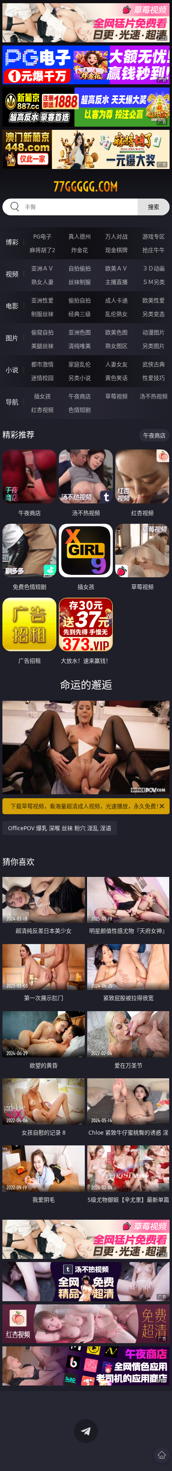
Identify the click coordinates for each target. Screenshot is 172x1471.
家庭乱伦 (79, 364)
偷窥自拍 (42, 332)
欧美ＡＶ (116, 268)
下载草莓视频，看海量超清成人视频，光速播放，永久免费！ (86, 806)
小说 (12, 370)
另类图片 (153, 346)
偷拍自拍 (79, 300)
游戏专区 (153, 236)
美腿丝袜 (42, 346)
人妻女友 (116, 364)
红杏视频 (42, 409)
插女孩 (42, 396)
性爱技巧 (153, 378)
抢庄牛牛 (153, 250)
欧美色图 (116, 332)
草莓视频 (116, 396)
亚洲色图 (79, 332)
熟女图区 (116, 346)
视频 (12, 274)
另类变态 (153, 314)
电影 (12, 306)
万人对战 (116, 236)
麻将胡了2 (42, 250)
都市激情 (42, 364)
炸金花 (79, 250)
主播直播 (116, 282)
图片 (12, 338)
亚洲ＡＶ (42, 268)
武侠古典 (153, 364)
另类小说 (79, 378)
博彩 (12, 242)
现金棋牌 (116, 250)
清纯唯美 (79, 346)
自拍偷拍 (79, 268)
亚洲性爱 (42, 300)
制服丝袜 (42, 314)
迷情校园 (42, 378)
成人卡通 (116, 300)
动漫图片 (153, 332)
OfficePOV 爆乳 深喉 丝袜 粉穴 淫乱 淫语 (59, 828)
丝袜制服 (79, 282)
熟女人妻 (42, 282)
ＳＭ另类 (153, 282)
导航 (12, 402)
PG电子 (42, 236)
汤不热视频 (154, 396)
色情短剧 (79, 409)
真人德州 (79, 236)
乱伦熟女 (116, 314)
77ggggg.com (86, 187)
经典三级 (79, 314)
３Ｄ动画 (153, 268)
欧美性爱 (153, 300)
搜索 (153, 207)
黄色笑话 (116, 378)
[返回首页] (162, 1455)
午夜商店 (79, 396)
